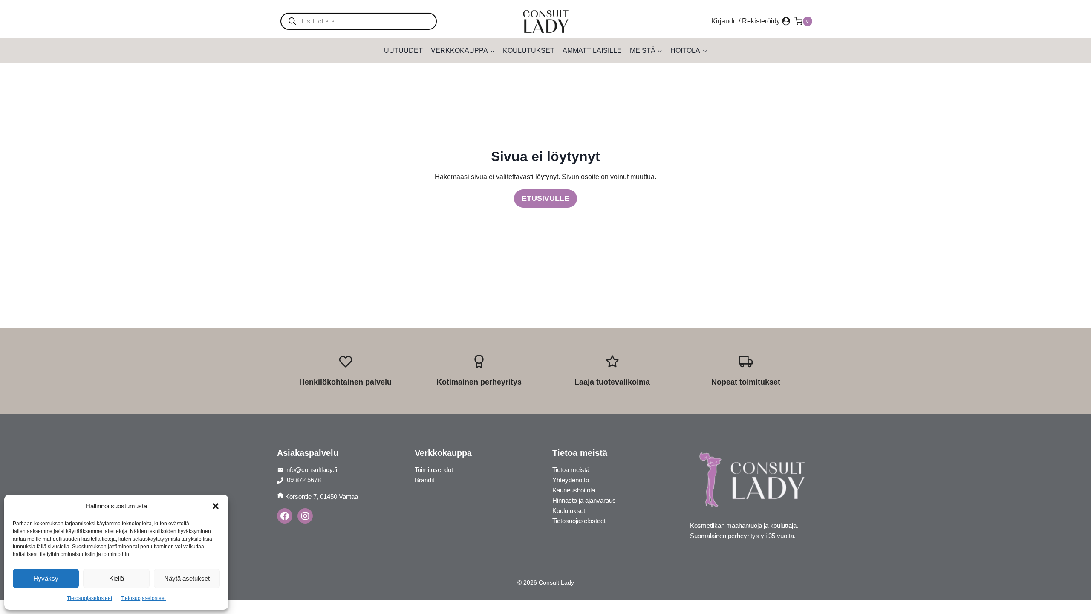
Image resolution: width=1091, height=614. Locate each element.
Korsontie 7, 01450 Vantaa (321, 496)
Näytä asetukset (187, 578)
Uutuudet (403, 50)
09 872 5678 (303, 480)
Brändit (424, 480)
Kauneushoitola (573, 490)
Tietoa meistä (570, 469)
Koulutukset (528, 50)
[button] (215, 506)
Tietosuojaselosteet (89, 598)
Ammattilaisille (592, 50)
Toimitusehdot (434, 469)
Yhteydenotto (570, 480)
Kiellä (116, 578)
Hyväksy (45, 578)
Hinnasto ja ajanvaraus (584, 500)
